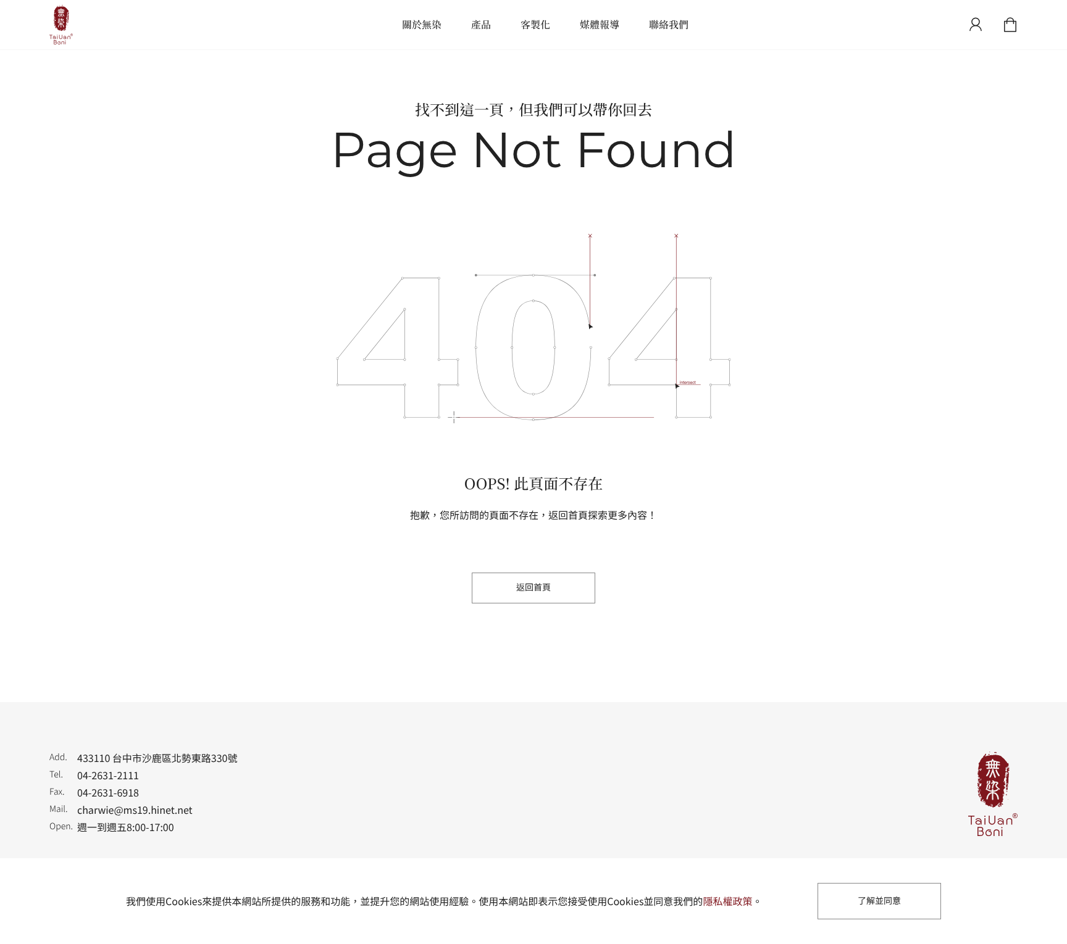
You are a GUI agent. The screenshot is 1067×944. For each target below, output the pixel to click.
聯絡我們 (668, 24)
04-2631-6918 (108, 792)
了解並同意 (879, 901)
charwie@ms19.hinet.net (135, 809)
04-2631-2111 (108, 775)
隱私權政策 (727, 900)
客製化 (535, 24)
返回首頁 (533, 587)
